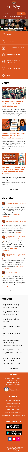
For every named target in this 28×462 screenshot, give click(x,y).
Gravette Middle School (13, 406)
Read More (16, 214)
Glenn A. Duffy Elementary (13, 412)
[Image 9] (22, 28)
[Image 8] (20, 28)
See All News (14, 189)
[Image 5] (12, 28)
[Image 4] (10, 28)
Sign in (21, 13)
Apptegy (17, 450)
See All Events (14, 368)
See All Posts (14, 291)
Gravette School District (13, 400)
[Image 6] (15, 28)
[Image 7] (17, 28)
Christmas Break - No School (12, 363)
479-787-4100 (12, 384)
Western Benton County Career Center (13, 415)
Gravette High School (13, 403)
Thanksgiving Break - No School (13, 345)
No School (6, 321)
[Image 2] (5, 28)
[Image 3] (7, 28)
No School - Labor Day (10, 307)
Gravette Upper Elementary (13, 409)
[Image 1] (2, 28)
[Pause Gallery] (25, 28)
